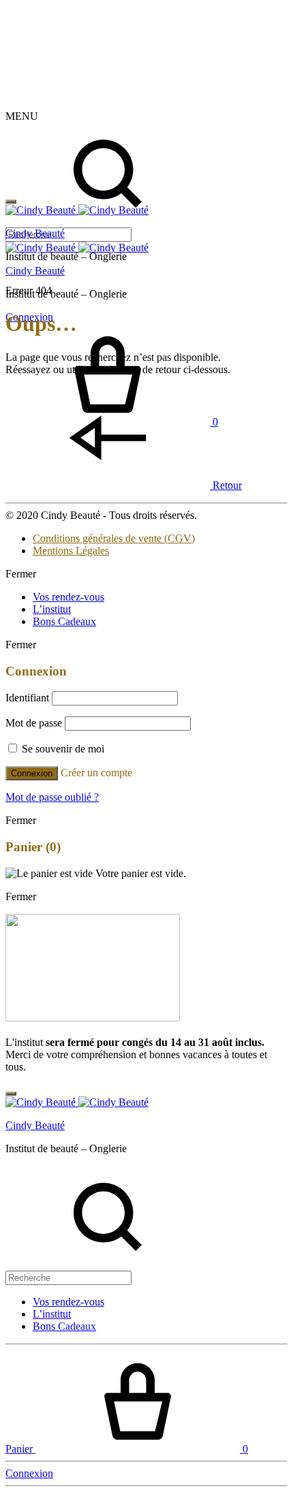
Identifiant (27, 697)
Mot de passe (33, 723)
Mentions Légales (71, 550)
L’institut (52, 609)
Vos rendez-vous (68, 597)
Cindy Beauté (35, 270)
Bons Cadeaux (64, 621)
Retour (226, 485)
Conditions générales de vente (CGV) (114, 538)
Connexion (31, 773)
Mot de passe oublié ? (52, 797)
